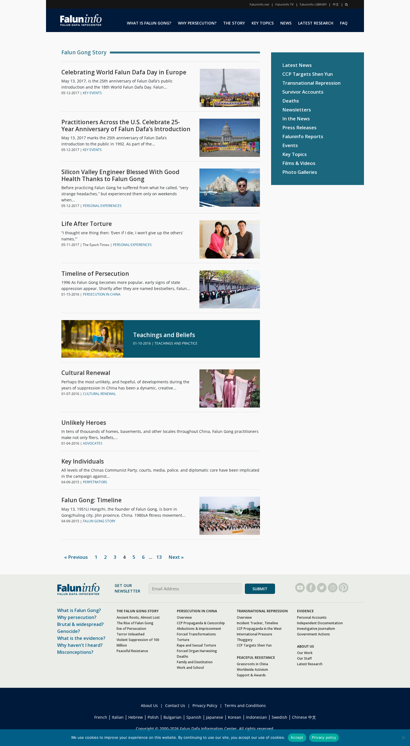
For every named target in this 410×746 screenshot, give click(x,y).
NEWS (285, 23)
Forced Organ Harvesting (197, 651)
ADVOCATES (92, 443)
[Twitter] (322, 588)
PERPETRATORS (95, 482)
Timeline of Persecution (95, 273)
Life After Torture (86, 223)
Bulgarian (172, 717)
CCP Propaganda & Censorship (201, 623)
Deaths (290, 100)
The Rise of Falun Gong (135, 623)
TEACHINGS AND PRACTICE (176, 343)
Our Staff (304, 658)
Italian (118, 717)
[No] (403, 737)
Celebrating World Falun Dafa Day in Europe (123, 72)
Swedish (279, 717)
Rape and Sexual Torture (196, 645)
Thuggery (244, 639)
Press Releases (299, 127)
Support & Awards (251, 675)
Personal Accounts (312, 617)
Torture (183, 639)
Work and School (190, 667)
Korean (234, 717)
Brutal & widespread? (80, 624)
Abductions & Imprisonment (199, 628)
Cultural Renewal (85, 372)
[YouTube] (300, 588)
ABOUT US (305, 646)
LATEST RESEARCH (315, 23)
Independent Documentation (320, 623)
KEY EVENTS (92, 93)
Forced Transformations (196, 634)
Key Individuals (82, 461)
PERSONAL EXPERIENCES (102, 205)
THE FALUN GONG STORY (137, 611)
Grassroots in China (252, 664)
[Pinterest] (343, 588)
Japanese (214, 717)
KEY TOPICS (263, 23)
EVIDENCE (305, 611)
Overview (184, 617)
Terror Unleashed (130, 634)
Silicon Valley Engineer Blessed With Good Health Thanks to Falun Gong (120, 175)
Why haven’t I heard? (80, 645)
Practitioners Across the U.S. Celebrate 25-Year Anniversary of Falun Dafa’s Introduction (125, 126)
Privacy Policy (204, 705)
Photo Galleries (299, 172)
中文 (336, 4)
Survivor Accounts (303, 92)
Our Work (305, 652)
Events (290, 145)
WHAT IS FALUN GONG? (149, 23)
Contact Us (175, 705)
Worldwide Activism (252, 669)
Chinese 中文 (304, 717)
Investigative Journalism (316, 628)
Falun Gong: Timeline (91, 500)
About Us (149, 705)
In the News (296, 118)
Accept (297, 737)
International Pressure (254, 634)
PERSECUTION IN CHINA (101, 294)
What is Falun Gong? (79, 610)
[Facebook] (311, 588)
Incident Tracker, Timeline (257, 623)
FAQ (344, 23)
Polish (153, 717)
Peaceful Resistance (132, 651)
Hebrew (135, 717)
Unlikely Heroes (83, 422)
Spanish (193, 717)
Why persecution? (77, 617)
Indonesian (256, 717)
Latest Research (309, 664)
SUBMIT (259, 588)
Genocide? (68, 631)
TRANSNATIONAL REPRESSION (262, 611)
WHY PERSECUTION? (197, 23)
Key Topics (294, 154)
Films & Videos (298, 163)
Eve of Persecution (131, 628)
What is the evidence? (81, 638)
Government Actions (313, 634)
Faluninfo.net (259, 4)
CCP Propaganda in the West (259, 628)
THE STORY (234, 23)
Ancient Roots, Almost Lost (138, 617)
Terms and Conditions (245, 705)
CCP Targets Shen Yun (307, 74)
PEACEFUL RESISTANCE (256, 657)
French (100, 717)
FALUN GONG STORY (99, 521)
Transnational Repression (311, 83)
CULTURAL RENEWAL (99, 393)
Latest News (297, 65)
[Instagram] (332, 588)
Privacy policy (324, 737)
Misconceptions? (75, 652)
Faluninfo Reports (302, 136)
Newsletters (296, 109)
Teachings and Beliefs (164, 334)
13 (159, 557)
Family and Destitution (195, 662)
